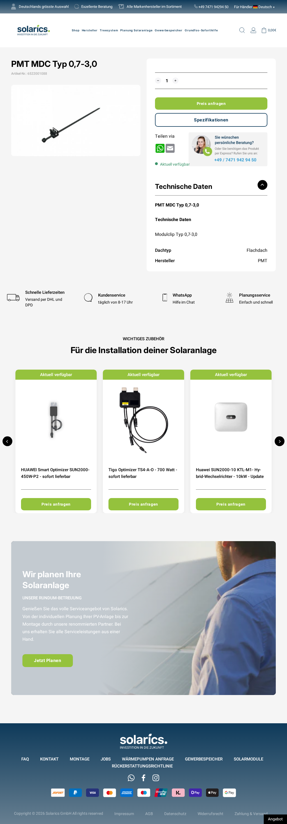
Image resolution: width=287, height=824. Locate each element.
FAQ (25, 759)
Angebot (275, 819)
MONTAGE (79, 759)
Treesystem (109, 30)
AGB (149, 814)
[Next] (279, 441)
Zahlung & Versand (251, 814)
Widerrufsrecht (210, 814)
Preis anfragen (211, 103)
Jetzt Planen (47, 660)
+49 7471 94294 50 (213, 6)
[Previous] (7, 441)
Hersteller (90, 30)
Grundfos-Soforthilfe (201, 30)
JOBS (106, 759)
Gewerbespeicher (168, 30)
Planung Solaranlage (136, 30)
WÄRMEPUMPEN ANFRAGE (148, 759)
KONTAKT (49, 759)
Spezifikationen (211, 120)
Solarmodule (248, 759)
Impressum (124, 814)
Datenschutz (175, 814)
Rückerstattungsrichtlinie (142, 766)
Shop (75, 30)
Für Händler (243, 6)
